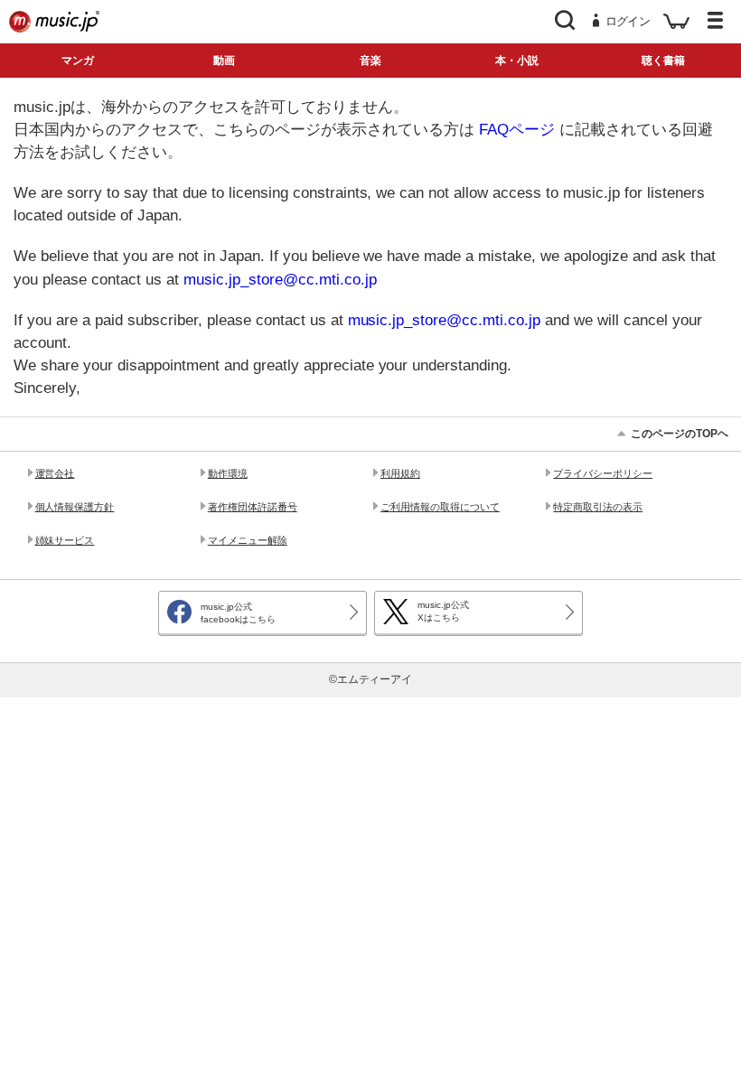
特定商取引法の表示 (598, 506)
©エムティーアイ (371, 679)
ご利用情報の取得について (440, 506)
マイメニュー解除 (247, 540)
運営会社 (55, 473)
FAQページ (517, 129)
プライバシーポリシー (602, 473)
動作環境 (228, 473)
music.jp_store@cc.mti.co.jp (280, 279)
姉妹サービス (65, 540)
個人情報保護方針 (75, 506)
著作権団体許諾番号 (252, 506)
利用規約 (400, 473)
